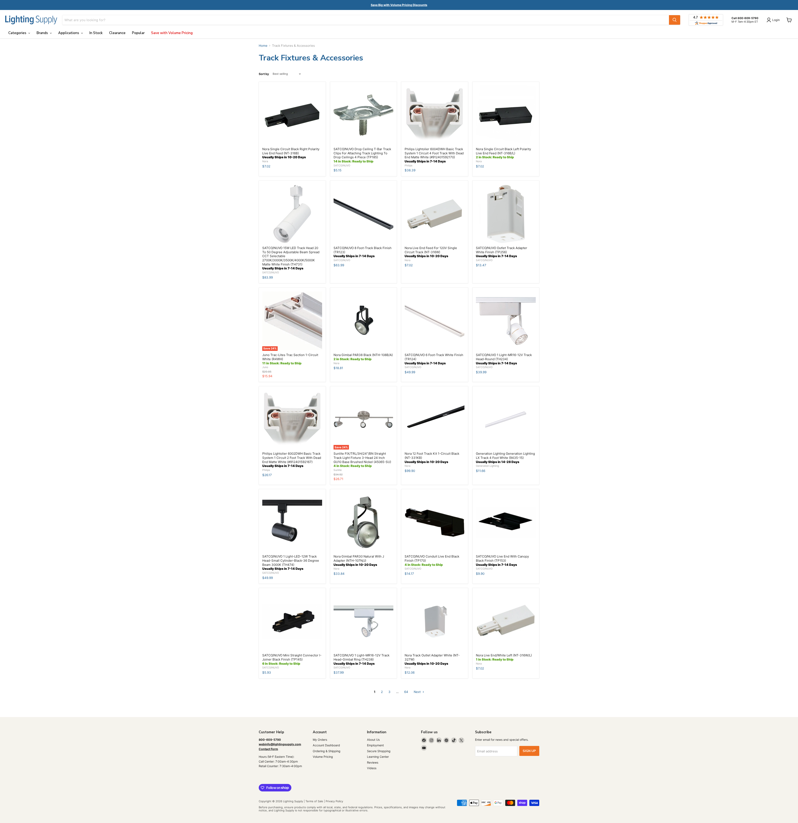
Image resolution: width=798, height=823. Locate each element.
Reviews (372, 762)
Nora (265, 161)
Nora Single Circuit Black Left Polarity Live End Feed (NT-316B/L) (503, 153)
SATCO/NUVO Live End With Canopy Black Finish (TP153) (502, 560)
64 (406, 692)
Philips (408, 165)
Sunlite (338, 470)
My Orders (320, 739)
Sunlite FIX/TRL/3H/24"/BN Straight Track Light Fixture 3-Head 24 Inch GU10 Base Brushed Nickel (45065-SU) (362, 460)
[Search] (674, 20)
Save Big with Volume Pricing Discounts (399, 5)
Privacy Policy (334, 801)
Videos (371, 768)
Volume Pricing (323, 756)
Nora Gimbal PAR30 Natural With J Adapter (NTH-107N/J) (359, 560)
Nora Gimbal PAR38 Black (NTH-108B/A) (363, 357)
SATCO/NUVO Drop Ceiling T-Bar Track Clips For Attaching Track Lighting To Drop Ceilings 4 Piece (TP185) (362, 155)
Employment (375, 745)
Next (417, 692)
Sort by (264, 74)
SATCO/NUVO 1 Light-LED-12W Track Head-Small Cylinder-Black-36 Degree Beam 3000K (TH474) (290, 562)
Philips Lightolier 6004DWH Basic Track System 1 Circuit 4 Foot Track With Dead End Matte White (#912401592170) (434, 155)
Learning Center (378, 756)
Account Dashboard (326, 745)
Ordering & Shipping (326, 751)
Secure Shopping (378, 751)
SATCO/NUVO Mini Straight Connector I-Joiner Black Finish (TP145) (291, 659)
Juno (265, 367)
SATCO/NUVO (342, 165)
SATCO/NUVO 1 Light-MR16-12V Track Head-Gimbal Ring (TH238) (361, 659)
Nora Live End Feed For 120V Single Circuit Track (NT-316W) (431, 252)
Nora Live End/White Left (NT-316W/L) (504, 657)
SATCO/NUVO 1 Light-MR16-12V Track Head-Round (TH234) (504, 359)
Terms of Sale (314, 801)
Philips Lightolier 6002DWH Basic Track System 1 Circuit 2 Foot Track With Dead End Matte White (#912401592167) (291, 460)
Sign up (529, 751)
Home (263, 45)
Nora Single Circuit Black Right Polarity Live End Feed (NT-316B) (290, 153)
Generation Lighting (487, 465)
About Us (373, 739)
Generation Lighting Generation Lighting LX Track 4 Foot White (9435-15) (505, 458)
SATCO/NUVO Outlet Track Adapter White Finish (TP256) (501, 252)
